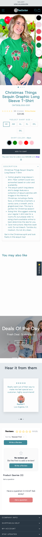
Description (10, 166)
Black (9, 142)
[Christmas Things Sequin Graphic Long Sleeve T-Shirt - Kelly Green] (4, 308)
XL (27, 124)
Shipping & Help (11, 523)
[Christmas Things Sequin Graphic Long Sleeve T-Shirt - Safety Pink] (12, 308)
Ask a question (8, 479)
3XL (20, 130)
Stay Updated (9, 534)
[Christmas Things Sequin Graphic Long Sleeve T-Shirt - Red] (9, 308)
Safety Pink (31, 142)
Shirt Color (21, 138)
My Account (9, 529)
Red (26, 142)
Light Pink (20, 142)
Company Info (10, 517)
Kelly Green (15, 142)
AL (20, 124)
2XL (34, 124)
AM (13, 124)
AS (6, 124)
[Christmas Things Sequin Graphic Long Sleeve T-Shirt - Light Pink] (7, 308)
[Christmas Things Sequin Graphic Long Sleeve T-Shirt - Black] (1, 308)
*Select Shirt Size (21, 120)
